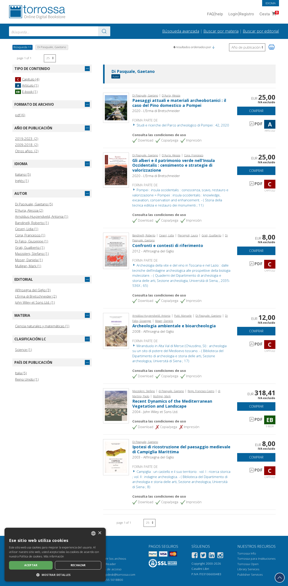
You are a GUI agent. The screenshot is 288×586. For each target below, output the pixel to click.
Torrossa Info (246, 553)
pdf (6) (20, 115)
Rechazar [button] (78, 565)
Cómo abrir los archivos (109, 559)
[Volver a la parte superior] (280, 578)
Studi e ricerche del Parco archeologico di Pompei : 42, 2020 (182, 125)
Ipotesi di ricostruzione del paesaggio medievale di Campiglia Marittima (181, 449)
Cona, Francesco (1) (30, 235)
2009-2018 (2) (26, 144)
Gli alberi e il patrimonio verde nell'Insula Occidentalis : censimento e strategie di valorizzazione (173, 165)
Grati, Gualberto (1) (30, 247)
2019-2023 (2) (26, 138)
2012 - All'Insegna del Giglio (153, 251)
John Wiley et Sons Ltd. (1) (35, 302)
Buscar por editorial (261, 31)
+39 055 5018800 (110, 580)
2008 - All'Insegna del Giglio (153, 331)
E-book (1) (27, 91)
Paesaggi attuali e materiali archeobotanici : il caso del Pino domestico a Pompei (179, 103)
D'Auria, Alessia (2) (29, 210)
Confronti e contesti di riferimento (167, 245)
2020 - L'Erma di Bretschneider (156, 110)
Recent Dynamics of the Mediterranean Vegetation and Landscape (172, 403)
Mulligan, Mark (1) (28, 266)
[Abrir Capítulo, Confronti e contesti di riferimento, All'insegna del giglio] (116, 250)
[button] (213, 47)
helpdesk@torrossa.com (118, 575)
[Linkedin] (212, 556)
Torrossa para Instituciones (256, 559)
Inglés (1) (22, 180)
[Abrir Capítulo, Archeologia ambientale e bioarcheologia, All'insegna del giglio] (116, 330)
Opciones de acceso (107, 569)
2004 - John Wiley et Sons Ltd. (155, 411)
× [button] (99, 533)
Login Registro (241, 14)
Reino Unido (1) (27, 379)
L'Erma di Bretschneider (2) (36, 296)
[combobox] (59, 31)
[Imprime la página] (272, 47)
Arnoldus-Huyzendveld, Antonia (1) (41, 216)
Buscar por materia (220, 31)
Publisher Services (250, 575)
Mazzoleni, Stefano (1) (32, 253)
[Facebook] (194, 556)
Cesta (268, 13)
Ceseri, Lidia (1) (26, 229)
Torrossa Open (248, 564)
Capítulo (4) (28, 79)
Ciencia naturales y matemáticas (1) (42, 326)
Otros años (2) (26, 151)
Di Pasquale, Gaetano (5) (34, 204)
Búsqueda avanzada (180, 31)
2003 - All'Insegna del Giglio (153, 457)
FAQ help (215, 14)
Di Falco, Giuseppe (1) (31, 241)
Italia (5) (21, 373)
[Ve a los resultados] (104, 31)
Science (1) (23, 349)
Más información (54, 556)
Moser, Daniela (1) (29, 260)
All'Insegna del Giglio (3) (33, 290)
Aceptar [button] (30, 565)
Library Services (248, 569)
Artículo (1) (27, 85)
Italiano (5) (23, 174)
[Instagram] (220, 556)
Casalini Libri (200, 569)
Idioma (271, 3)
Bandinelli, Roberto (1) (32, 222)
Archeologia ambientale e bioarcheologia (174, 325)
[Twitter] (203, 556)
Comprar (256, 111)
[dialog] (55, 555)
